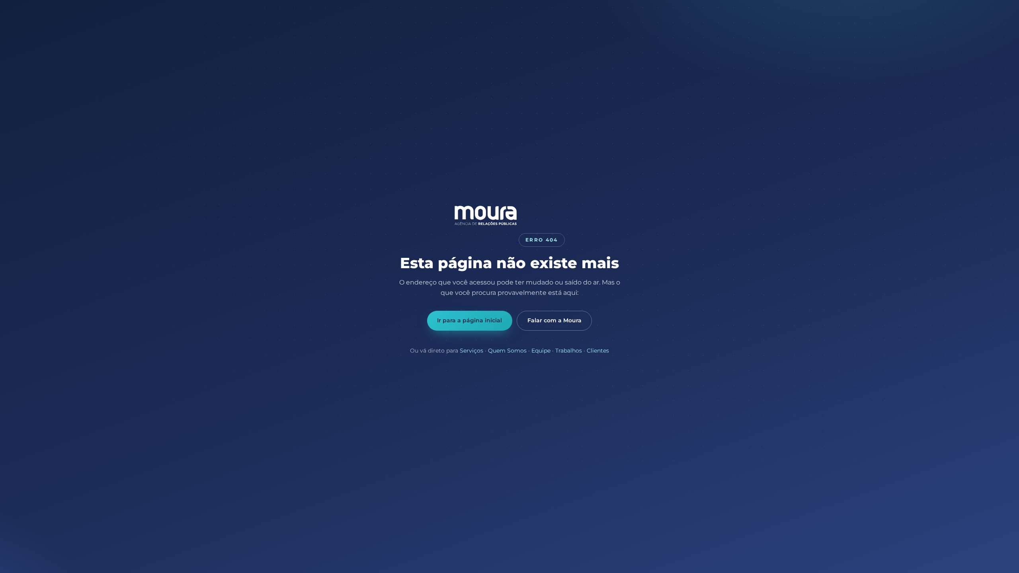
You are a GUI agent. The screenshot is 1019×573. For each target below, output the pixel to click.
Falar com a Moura (554, 320)
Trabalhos (568, 350)
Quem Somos (507, 350)
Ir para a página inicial (469, 320)
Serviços (471, 350)
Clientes (598, 350)
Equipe (540, 350)
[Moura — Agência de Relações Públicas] (486, 239)
